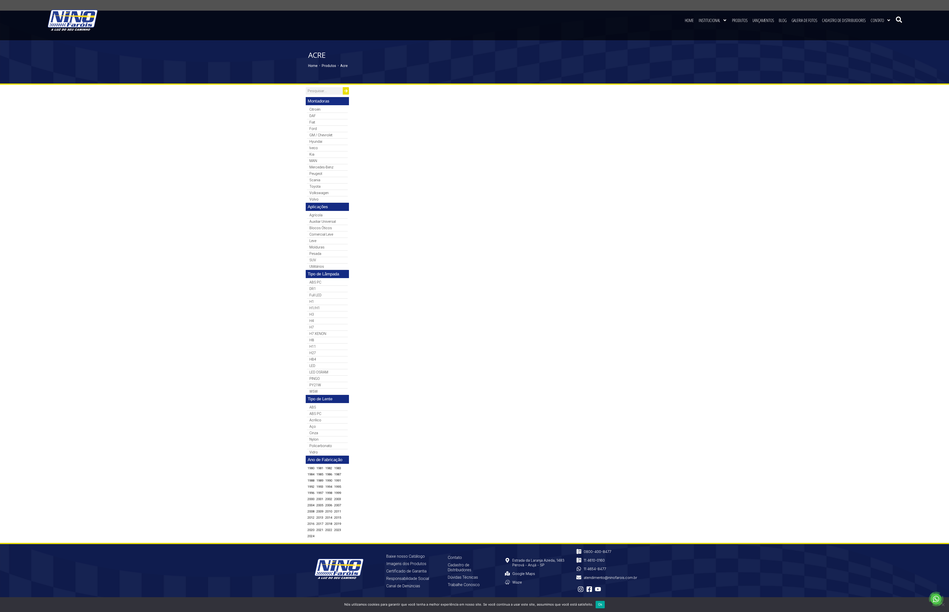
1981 (319, 468)
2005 (319, 505)
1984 (310, 474)
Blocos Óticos (320, 228)
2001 (319, 499)
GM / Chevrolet (320, 135)
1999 (337, 493)
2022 (328, 530)
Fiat (312, 122)
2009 (319, 511)
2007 (337, 505)
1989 (319, 480)
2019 (337, 524)
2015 (337, 517)
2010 (328, 511)
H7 (311, 327)
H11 (312, 346)
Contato (877, 20)
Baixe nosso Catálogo (405, 556)
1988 (310, 480)
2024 (310, 536)
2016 (310, 524)
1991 (337, 480)
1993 (319, 487)
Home (689, 20)
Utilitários (316, 266)
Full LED (315, 295)
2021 (319, 530)
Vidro (313, 452)
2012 (310, 517)
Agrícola (316, 215)
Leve (312, 241)
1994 (328, 487)
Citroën (315, 109)
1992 (310, 487)
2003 (337, 499)
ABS (312, 407)
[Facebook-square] (589, 589)
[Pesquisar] (346, 91)
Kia (311, 154)
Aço (312, 426)
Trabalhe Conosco (464, 584)
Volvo (314, 199)
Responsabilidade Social (407, 578)
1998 (328, 493)
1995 (337, 487)
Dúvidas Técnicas (463, 577)
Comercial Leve (321, 234)
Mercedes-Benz (321, 167)
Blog (782, 20)
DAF (312, 116)
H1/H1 (314, 308)
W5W (313, 391)
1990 (328, 480)
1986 (328, 474)
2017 (319, 524)
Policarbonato (320, 446)
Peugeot (315, 174)
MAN (313, 161)
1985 (319, 474)
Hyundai (315, 141)
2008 (310, 511)
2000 (310, 499)
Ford (313, 129)
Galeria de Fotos (804, 20)
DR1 (312, 289)
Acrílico (315, 420)
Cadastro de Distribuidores (844, 20)
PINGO (314, 379)
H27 (312, 353)
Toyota (315, 186)
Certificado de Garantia (406, 571)
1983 (337, 468)
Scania (314, 180)
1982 (328, 468)
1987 (337, 474)
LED (312, 366)
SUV (312, 260)
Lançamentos (763, 20)
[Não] (942, 604)
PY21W (315, 385)
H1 (311, 302)
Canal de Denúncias (403, 586)
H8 (311, 340)
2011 (337, 511)
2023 (337, 530)
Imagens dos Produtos (406, 563)
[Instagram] (580, 589)
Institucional (709, 20)
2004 (310, 505)
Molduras (316, 247)
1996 (310, 493)
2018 (328, 524)
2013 (319, 517)
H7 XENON (317, 334)
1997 (319, 493)
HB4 (312, 359)
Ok (600, 604)
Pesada (315, 254)
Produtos (739, 20)
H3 (311, 314)
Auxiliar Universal (322, 222)
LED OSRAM (318, 372)
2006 (328, 505)
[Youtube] (598, 589)
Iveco (313, 148)
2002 (328, 499)
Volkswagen (319, 193)
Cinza (313, 433)
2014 (328, 517)
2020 (310, 530)
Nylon (314, 439)
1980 (310, 468)
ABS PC (315, 282)
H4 (311, 321)
